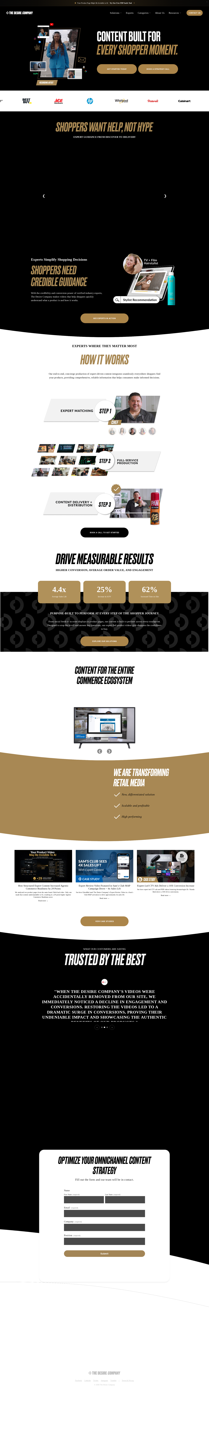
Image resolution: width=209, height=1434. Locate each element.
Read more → (43, 901)
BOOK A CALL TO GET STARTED (104, 532)
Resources (174, 13)
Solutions (114, 13)
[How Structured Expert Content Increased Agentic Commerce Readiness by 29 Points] (43, 866)
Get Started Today (117, 69)
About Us (160, 13)
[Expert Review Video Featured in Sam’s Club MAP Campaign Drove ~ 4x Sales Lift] (104, 866)
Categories (143, 13)
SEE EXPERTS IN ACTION (104, 318)
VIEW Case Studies (104, 921)
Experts (130, 13)
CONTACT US (195, 13)
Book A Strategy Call (158, 69)
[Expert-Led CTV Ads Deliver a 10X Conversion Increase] (165, 866)
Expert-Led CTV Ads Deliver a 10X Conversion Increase (165, 885)
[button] (207, 2)
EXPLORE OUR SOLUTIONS (104, 641)
